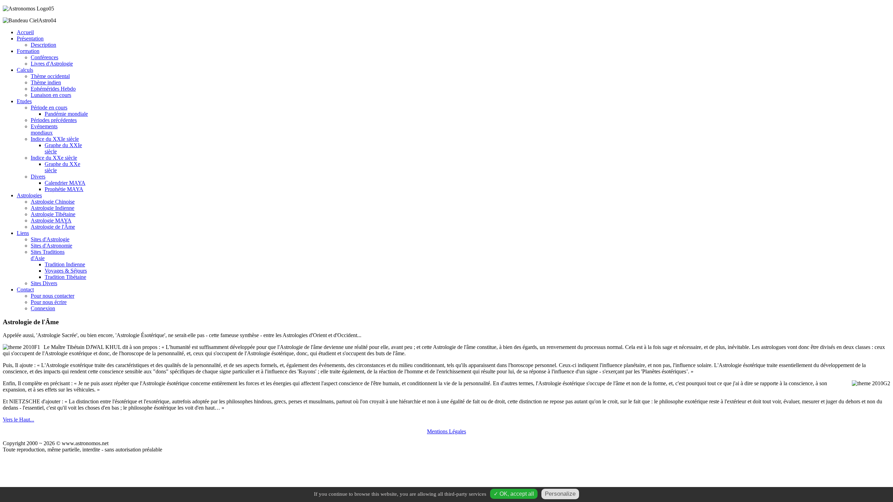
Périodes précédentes (54, 120)
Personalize (560, 493)
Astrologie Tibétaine (53, 214)
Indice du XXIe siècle (55, 139)
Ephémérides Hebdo (53, 89)
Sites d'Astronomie (51, 246)
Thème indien (46, 82)
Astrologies (29, 195)
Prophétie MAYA (64, 189)
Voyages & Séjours (66, 271)
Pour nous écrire (49, 302)
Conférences (44, 57)
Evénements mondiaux (44, 129)
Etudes (24, 101)
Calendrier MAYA (65, 183)
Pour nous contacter (52, 296)
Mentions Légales (446, 431)
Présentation (30, 38)
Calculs (25, 70)
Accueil (25, 32)
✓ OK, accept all (514, 494)
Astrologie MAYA (51, 220)
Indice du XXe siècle (54, 158)
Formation (28, 51)
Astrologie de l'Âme (53, 227)
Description (43, 45)
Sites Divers (44, 283)
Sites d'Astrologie (50, 239)
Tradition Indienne (65, 264)
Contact (25, 289)
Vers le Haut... (18, 420)
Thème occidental (50, 76)
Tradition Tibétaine (65, 277)
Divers (38, 177)
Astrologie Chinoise (53, 202)
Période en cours (49, 108)
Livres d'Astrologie (52, 64)
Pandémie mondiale (66, 114)
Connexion (43, 308)
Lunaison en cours (51, 95)
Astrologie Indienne (52, 208)
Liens (23, 233)
